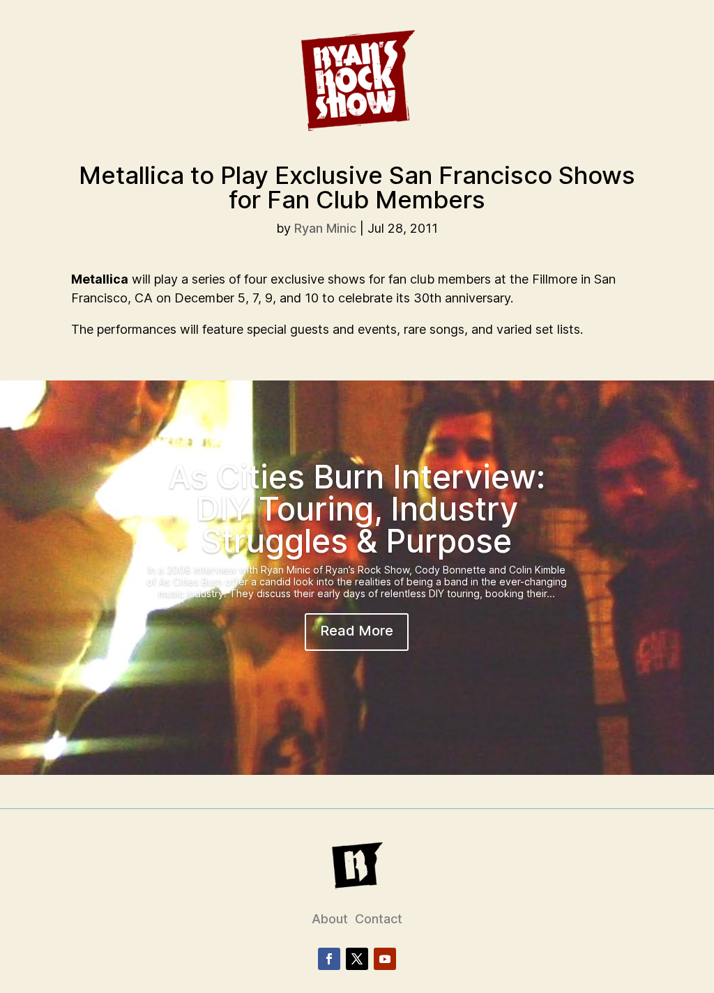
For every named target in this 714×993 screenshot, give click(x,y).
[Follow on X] (357, 959)
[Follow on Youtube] (385, 959)
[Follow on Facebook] (329, 959)
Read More (356, 630)
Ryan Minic (325, 228)
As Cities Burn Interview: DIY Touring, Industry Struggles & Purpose (357, 508)
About (330, 918)
